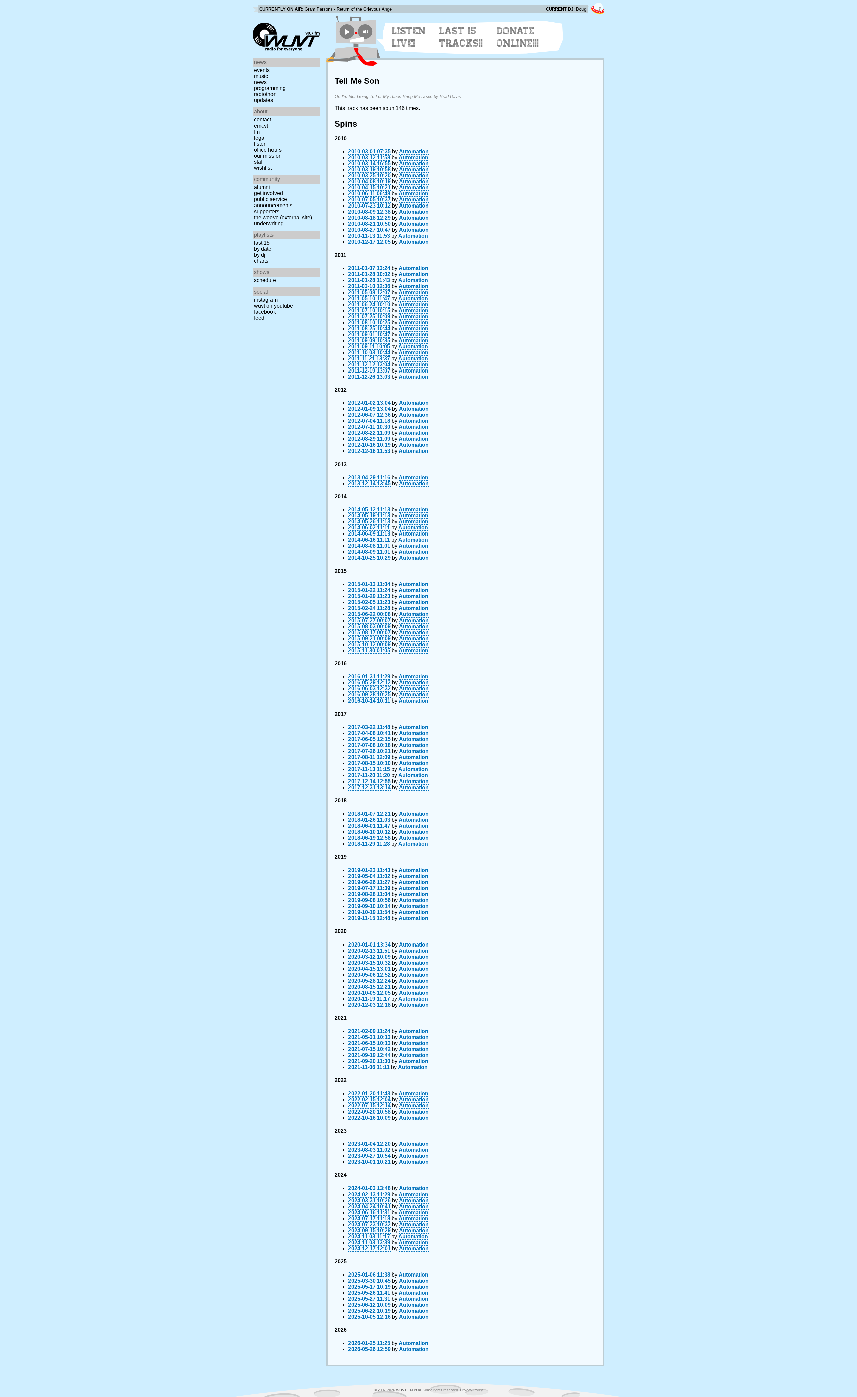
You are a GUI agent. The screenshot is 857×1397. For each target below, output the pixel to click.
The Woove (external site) (283, 217)
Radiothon (265, 94)
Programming (270, 88)
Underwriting (269, 223)
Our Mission (268, 156)
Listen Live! (409, 37)
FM (257, 132)
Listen (260, 144)
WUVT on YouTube (273, 306)
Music (261, 76)
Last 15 (262, 243)
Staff (259, 162)
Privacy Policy (471, 1390)
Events (262, 70)
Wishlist (263, 168)
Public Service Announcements (273, 202)
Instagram (266, 300)
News (260, 82)
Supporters (266, 211)
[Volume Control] (366, 31)
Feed (259, 318)
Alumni (262, 187)
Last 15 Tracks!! (461, 37)
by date (262, 249)
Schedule (265, 280)
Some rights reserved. (441, 1390)
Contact (262, 119)
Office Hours (268, 150)
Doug (581, 9)
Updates (263, 100)
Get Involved (268, 193)
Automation (414, 151)
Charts (261, 261)
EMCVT (261, 126)
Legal (260, 138)
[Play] (347, 31)
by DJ (259, 255)
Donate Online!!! (518, 37)
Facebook (265, 312)
